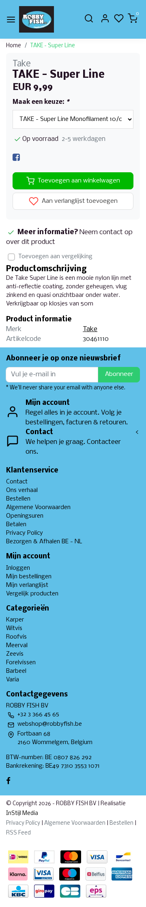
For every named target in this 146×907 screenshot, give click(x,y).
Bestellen (18, 499)
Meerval (17, 645)
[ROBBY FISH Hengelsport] (36, 19)
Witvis (14, 628)
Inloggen (18, 568)
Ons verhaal (22, 490)
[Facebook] (16, 157)
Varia (12, 679)
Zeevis (15, 654)
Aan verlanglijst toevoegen (79, 201)
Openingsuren (24, 516)
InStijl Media (22, 813)
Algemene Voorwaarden (38, 507)
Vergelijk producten (32, 594)
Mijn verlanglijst (27, 585)
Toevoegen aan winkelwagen (79, 181)
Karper (15, 620)
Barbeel (16, 671)
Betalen (16, 524)
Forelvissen (21, 662)
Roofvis (16, 637)
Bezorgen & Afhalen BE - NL (44, 541)
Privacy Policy (24, 533)
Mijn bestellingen (29, 576)
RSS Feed (18, 833)
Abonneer (119, 374)
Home (13, 46)
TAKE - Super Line (52, 46)
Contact (17, 482)
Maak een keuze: (41, 102)
